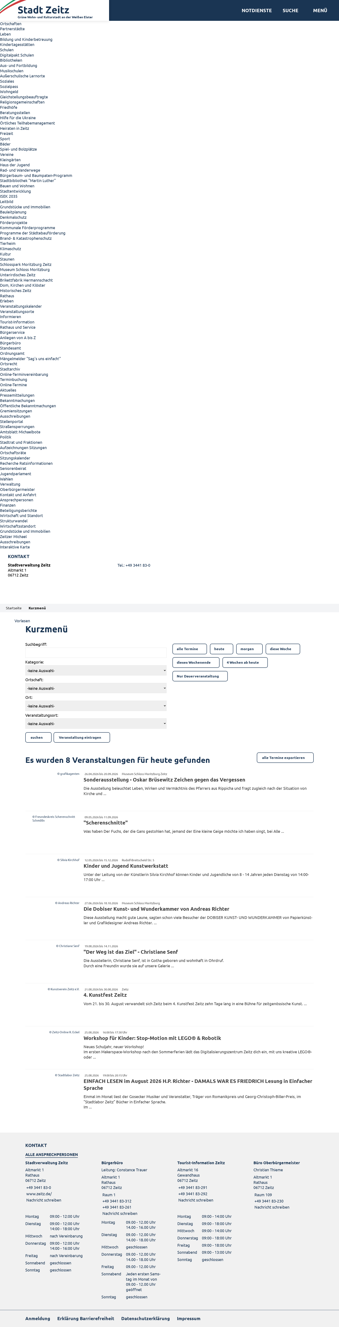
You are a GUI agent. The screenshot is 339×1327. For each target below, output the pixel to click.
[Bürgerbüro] (131, 1188)
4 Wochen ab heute (243, 662)
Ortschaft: (34, 679)
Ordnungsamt (12, 353)
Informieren (10, 316)
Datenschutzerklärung (145, 1318)
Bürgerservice (12, 332)
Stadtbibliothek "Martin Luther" (28, 180)
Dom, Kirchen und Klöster (22, 285)
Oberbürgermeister (17, 489)
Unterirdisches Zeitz (17, 274)
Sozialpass (9, 86)
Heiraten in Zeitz (14, 128)
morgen (247, 648)
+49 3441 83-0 (38, 1187)
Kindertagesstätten (17, 44)
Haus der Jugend (15, 164)
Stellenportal (11, 421)
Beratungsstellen (15, 112)
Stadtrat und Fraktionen (21, 442)
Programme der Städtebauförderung (33, 232)
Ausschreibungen (15, 416)
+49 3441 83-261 (116, 1206)
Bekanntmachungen (17, 400)
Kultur (5, 253)
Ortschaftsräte (13, 452)
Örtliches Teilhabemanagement (27, 122)
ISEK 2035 (8, 196)
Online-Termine (13, 384)
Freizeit (6, 133)
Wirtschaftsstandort (18, 525)
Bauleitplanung (13, 211)
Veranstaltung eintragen (80, 737)
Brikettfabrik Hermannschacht (26, 279)
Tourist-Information (17, 321)
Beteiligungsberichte (18, 510)
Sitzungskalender (15, 457)
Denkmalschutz (13, 217)
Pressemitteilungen (17, 395)
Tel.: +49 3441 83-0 (134, 565)
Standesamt (10, 347)
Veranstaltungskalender (21, 306)
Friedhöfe (8, 107)
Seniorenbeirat (13, 468)
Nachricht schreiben (43, 1199)
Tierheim (7, 243)
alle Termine (187, 648)
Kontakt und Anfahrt (18, 494)
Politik (5, 436)
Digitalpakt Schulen (17, 54)
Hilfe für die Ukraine (18, 117)
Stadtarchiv (10, 368)
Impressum (188, 1318)
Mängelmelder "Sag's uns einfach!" (30, 358)
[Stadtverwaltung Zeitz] (169, 571)
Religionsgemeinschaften (22, 101)
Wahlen (6, 478)
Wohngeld (9, 91)
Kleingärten (10, 159)
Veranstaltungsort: (41, 715)
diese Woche (280, 648)
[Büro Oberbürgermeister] (283, 1185)
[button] (318, 10)
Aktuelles (8, 389)
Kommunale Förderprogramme (27, 227)
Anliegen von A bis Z (18, 337)
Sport (5, 138)
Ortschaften (10, 23)
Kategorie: (34, 661)
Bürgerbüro (10, 342)
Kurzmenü (37, 608)
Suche (290, 10)
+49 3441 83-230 (268, 1200)
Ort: (29, 697)
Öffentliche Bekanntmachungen (28, 405)
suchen (37, 737)
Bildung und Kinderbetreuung (26, 39)
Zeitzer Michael (13, 536)
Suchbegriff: (36, 644)
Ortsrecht (8, 363)
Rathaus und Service (18, 327)
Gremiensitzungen (16, 410)
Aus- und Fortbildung (18, 65)
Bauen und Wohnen (17, 185)
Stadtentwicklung (15, 191)
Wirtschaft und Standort (21, 515)
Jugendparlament (15, 473)
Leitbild (6, 201)
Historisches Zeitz (15, 290)
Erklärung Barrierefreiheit (85, 1318)
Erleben (7, 300)
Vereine (7, 154)
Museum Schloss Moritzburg (25, 269)
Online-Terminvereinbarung (24, 374)
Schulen (7, 49)
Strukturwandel (13, 520)
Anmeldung (37, 1318)
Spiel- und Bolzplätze (18, 148)
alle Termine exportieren (283, 757)
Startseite (14, 608)
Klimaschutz (10, 248)
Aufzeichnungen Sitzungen (23, 447)
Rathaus (7, 295)
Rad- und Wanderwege (20, 169)
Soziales (7, 81)
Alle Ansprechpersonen (51, 1154)
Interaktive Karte (15, 546)
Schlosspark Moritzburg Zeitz (25, 264)
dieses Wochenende (194, 662)
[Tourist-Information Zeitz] (207, 1181)
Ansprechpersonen (16, 499)
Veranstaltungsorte (17, 311)
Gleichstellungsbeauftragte (24, 96)
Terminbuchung (13, 379)
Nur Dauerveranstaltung (198, 676)
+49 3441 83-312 (116, 1200)
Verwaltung (10, 483)
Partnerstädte (12, 28)
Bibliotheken (11, 60)
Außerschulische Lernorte (22, 75)
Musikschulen (11, 70)
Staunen (7, 258)
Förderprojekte (13, 222)
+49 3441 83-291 (192, 1187)
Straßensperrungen (17, 426)
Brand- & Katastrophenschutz (26, 238)
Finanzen (7, 504)
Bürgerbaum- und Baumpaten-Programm (36, 175)
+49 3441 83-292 (192, 1193)
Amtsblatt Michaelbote (20, 431)
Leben (5, 33)
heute (219, 648)
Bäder (5, 143)
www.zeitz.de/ (39, 1193)
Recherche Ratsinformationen (26, 463)
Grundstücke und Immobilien (25, 206)
